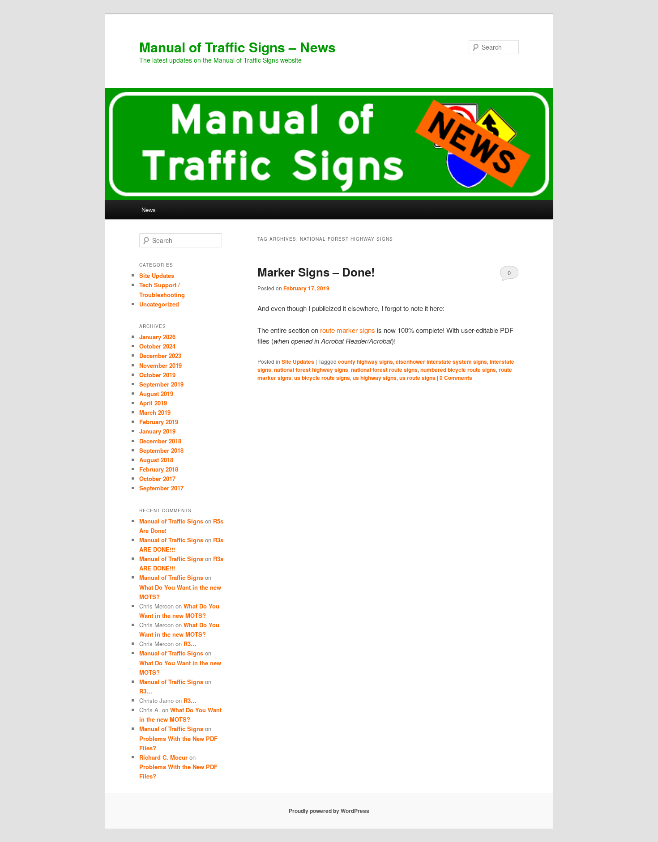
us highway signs (375, 378)
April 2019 (153, 403)
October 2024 (157, 346)
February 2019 (158, 421)
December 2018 (160, 441)
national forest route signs (384, 370)
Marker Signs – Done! (316, 272)
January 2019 (157, 431)
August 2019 (156, 393)
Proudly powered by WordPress (329, 811)
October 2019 (157, 374)
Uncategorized (159, 304)
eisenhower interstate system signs (441, 361)
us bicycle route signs (322, 378)
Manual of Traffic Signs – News (237, 46)
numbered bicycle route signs (458, 370)
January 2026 (157, 336)
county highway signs (365, 361)
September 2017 (161, 488)
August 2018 (156, 459)
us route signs (417, 378)
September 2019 (161, 384)
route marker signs (347, 330)
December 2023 (160, 355)
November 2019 (160, 365)
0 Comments (509, 274)
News (148, 209)
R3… (190, 643)
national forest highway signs (311, 370)
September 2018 (161, 450)
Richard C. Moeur (163, 757)
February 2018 (158, 469)
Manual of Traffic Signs (171, 521)
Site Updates (298, 361)
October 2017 (157, 478)
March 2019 (155, 412)
